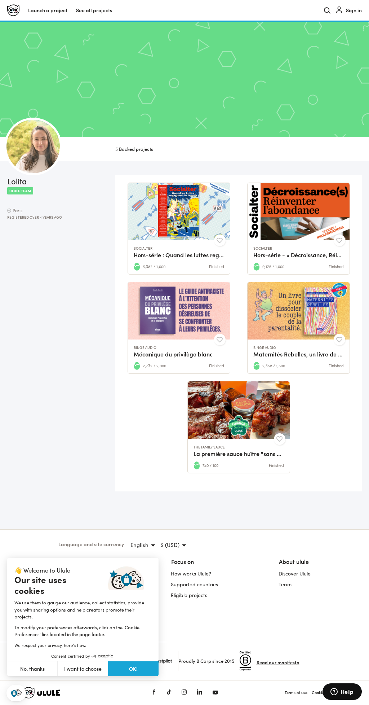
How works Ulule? (191, 573)
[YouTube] (215, 692)
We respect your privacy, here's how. (50, 645)
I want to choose (83, 668)
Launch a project (47, 10)
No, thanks (32, 668)
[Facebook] (153, 692)
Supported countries (194, 584)
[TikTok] (169, 692)
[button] (16, 693)
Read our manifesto (278, 662)
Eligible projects (189, 595)
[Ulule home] (76, 693)
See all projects (94, 10)
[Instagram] (184, 692)
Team (285, 584)
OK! (133, 668)
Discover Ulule (295, 573)
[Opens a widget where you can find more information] (342, 692)
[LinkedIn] (199, 692)
